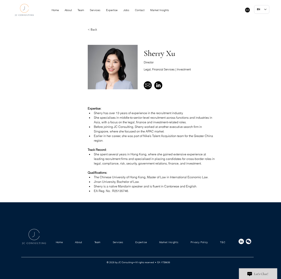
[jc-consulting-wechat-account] (248, 241)
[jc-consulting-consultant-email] (247, 10)
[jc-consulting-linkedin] (241, 241)
